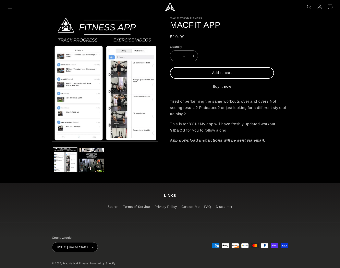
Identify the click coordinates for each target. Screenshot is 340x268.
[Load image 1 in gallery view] (65, 160)
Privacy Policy (165, 207)
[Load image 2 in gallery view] (91, 160)
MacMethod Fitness (76, 263)
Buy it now (222, 86)
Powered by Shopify (102, 263)
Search (112, 207)
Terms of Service (136, 207)
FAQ (207, 207)
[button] (10, 7)
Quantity (176, 46)
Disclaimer (224, 207)
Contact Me (190, 207)
